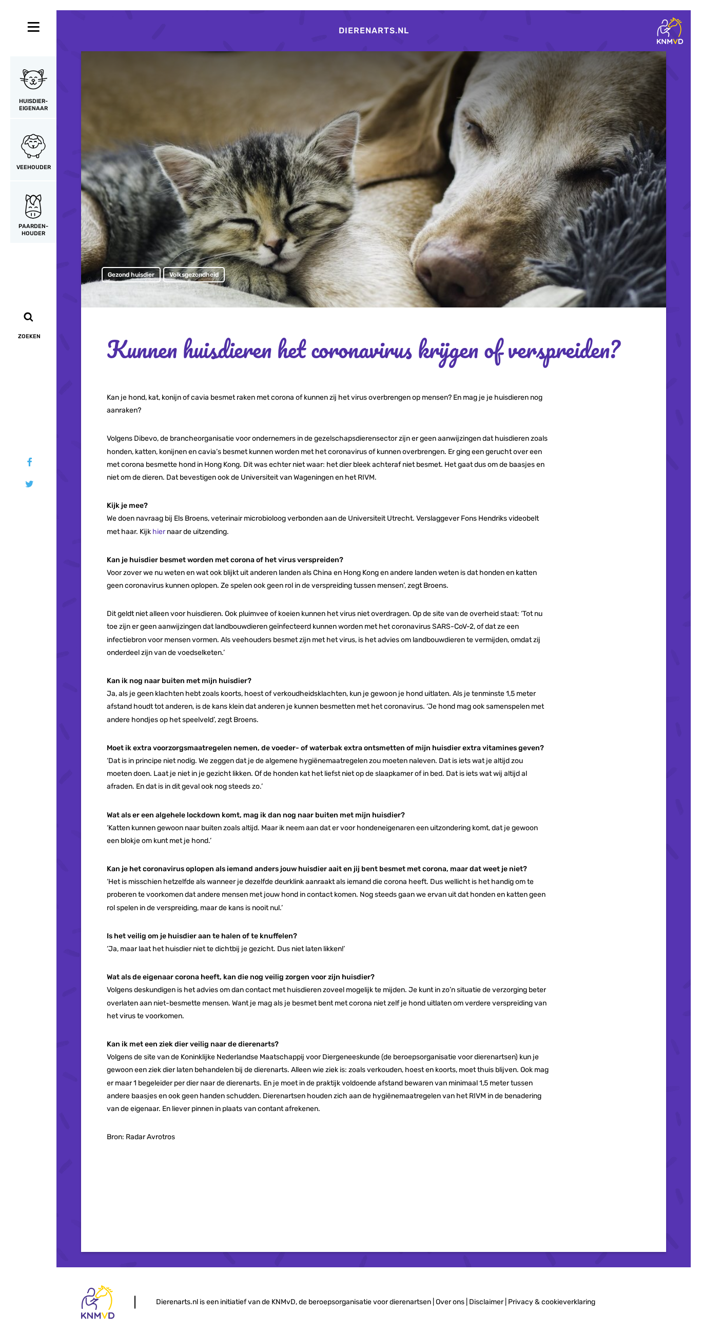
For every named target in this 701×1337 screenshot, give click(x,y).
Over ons (450, 1302)
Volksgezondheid (194, 274)
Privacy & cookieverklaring (551, 1302)
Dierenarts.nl (374, 30)
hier (158, 531)
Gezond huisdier (131, 274)
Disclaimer (486, 1302)
